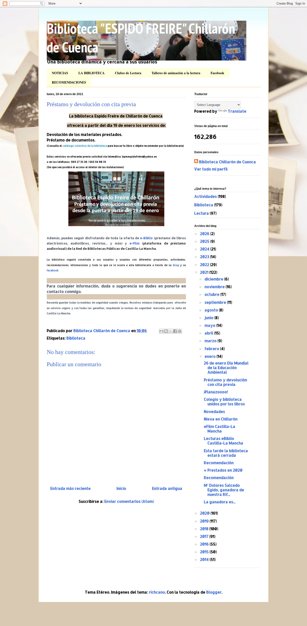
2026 (205, 233)
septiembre (216, 302)
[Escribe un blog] (166, 331)
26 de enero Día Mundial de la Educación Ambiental (226, 367)
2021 (204, 272)
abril (209, 332)
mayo (210, 325)
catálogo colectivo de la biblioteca (85, 145)
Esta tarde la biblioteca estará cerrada (226, 453)
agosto (212, 309)
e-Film (135, 243)
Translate (237, 111)
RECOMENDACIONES (69, 82)
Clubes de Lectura (128, 72)
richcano (157, 592)
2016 (205, 544)
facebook (53, 270)
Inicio (121, 488)
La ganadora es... (219, 501)
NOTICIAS (60, 72)
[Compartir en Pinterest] (179, 331)
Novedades (214, 411)
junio (209, 317)
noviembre (215, 286)
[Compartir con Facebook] (175, 331)
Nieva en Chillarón (220, 418)
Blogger (214, 592)
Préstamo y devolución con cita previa (225, 382)
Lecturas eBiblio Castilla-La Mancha (223, 440)
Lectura (201, 213)
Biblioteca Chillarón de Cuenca (227, 161)
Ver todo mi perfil (211, 168)
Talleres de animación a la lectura (176, 72)
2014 (205, 559)
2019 (205, 520)
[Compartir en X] (170, 331)
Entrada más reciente (70, 488)
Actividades (205, 196)
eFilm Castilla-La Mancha (219, 428)
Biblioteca (75, 337)
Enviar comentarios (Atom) (129, 501)
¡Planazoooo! (216, 391)
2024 (205, 248)
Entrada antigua (167, 488)
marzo (211, 340)
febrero (212, 348)
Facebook (217, 72)
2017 (204, 536)
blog (176, 265)
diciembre (214, 278)
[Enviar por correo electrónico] (161, 331)
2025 (205, 241)
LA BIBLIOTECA (91, 72)
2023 (205, 256)
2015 (205, 551)
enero (211, 356)
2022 (205, 264)
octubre (212, 294)
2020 (205, 513)
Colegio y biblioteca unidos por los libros (224, 401)
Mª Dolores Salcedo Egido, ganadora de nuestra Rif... (224, 490)
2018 (204, 528)
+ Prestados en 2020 (223, 470)
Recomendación (219, 462)
